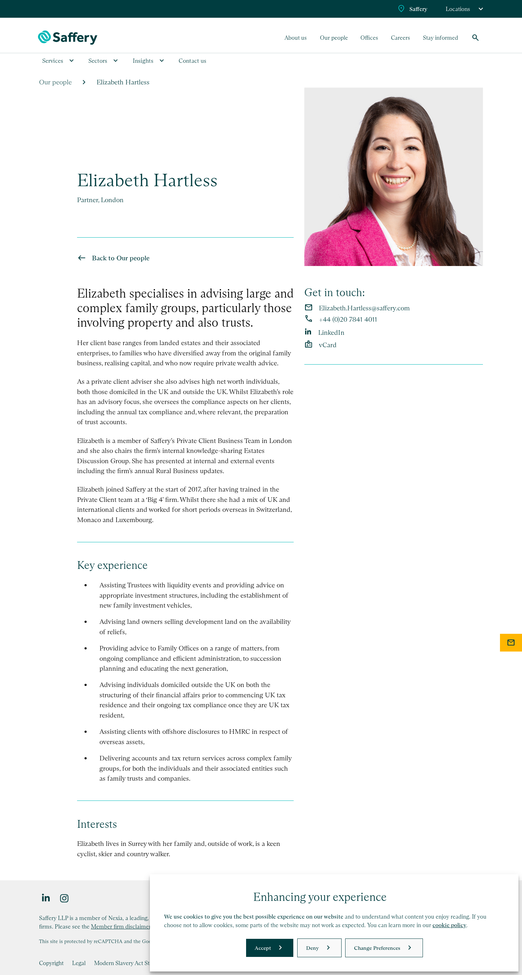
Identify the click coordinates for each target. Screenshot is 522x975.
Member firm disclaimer (121, 926)
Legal (79, 962)
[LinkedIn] (46, 898)
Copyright (51, 962)
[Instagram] (65, 898)
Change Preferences (377, 947)
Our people (334, 37)
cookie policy (449, 925)
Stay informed (440, 37)
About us (295, 37)
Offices (369, 37)
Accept (263, 947)
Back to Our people (120, 258)
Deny (312, 947)
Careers (400, 37)
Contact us (192, 60)
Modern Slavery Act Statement (132, 962)
